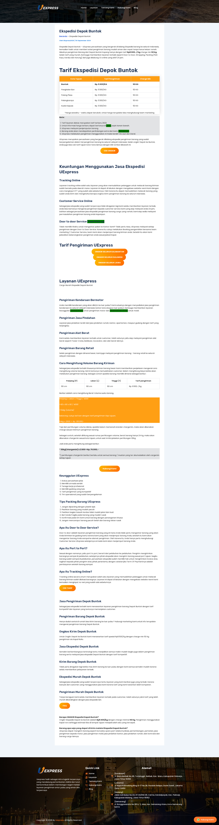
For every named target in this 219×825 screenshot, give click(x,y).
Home (83, 7)
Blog (136, 7)
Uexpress (59, 820)
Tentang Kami (107, 7)
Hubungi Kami (124, 7)
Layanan (94, 7)
